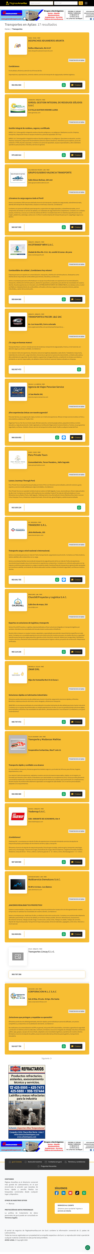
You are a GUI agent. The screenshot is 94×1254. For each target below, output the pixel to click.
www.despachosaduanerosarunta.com (40, 51)
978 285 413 (16, 155)
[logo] (18, 45)
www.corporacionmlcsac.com (37, 1002)
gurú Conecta (17, 1162)
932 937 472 (16, 369)
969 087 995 (16, 227)
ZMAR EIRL (34, 669)
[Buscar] (81, 3)
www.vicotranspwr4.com (36, 255)
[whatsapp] (84, 1193)
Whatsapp (63, 85)
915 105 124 (16, 507)
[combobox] (41, 3)
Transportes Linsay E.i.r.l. (41, 951)
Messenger (63, 437)
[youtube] (70, 1193)
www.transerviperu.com (35, 535)
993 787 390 (16, 974)
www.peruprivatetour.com (36, 465)
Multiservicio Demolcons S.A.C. (44, 879)
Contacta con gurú (55, 1162)
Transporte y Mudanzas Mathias (44, 739)
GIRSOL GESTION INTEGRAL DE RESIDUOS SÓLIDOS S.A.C (55, 104)
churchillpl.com (33, 607)
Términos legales (11, 1218)
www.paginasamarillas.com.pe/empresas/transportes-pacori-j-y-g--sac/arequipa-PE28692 (46, 327)
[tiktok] (77, 1193)
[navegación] (86, 3)
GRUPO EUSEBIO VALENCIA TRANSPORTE (50, 172)
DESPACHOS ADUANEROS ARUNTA (46, 40)
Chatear (78, 85)
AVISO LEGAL (10, 1240)
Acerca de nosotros (35, 1162)
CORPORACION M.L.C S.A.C (42, 991)
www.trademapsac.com (35, 822)
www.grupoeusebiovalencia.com (38, 183)
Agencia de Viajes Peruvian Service (46, 387)
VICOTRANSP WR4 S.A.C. (41, 244)
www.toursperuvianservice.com (38, 397)
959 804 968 (16, 299)
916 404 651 (16, 934)
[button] (47, 1058)
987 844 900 (16, 862)
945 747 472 (16, 722)
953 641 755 (16, 579)
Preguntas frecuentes (48, 1166)
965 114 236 (16, 651)
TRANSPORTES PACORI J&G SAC (45, 317)
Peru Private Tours (37, 455)
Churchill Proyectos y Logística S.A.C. (47, 597)
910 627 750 (16, 1046)
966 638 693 (16, 437)
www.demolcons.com (35, 890)
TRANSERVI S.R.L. (37, 525)
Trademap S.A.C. (37, 811)
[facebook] (57, 1193)
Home (7, 29)
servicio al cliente (64, 1211)
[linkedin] (63, 1193)
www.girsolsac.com (34, 113)
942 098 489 (16, 794)
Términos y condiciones (76, 1162)
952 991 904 (16, 85)
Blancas (11, 1203)
